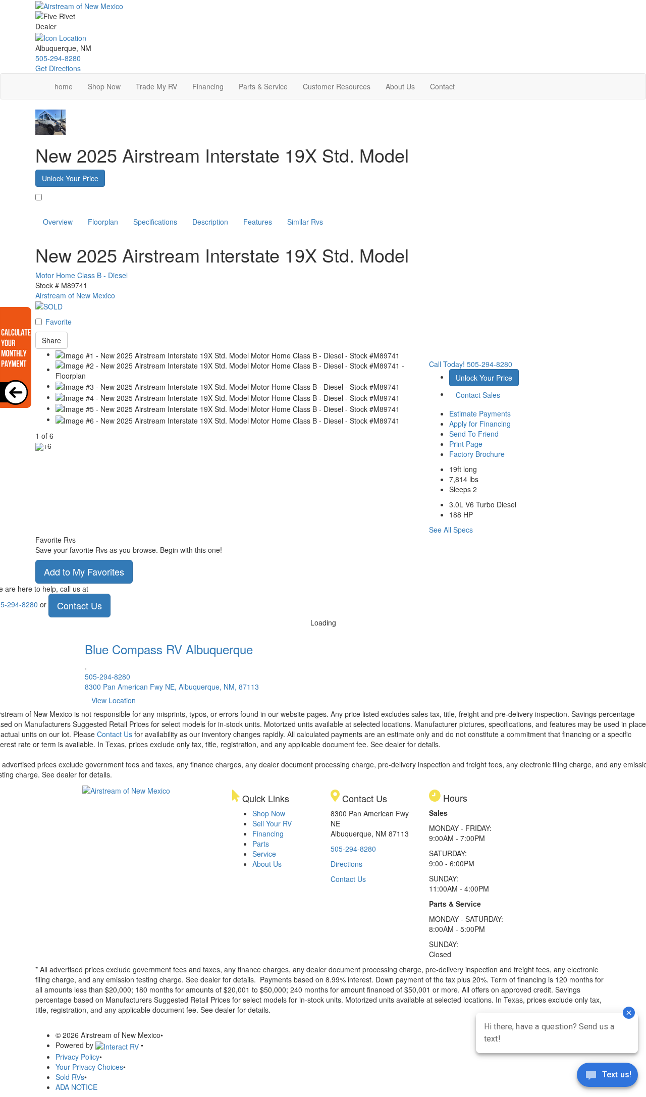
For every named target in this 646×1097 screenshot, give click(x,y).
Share (51, 340)
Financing (208, 86)
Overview (58, 222)
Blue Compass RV (169, 649)
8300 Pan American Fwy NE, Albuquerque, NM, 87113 (172, 687)
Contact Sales (478, 395)
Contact (442, 86)
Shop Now (104, 86)
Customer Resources (336, 86)
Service (264, 854)
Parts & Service (263, 86)
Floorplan (103, 222)
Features (257, 222)
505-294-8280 (58, 58)
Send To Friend (474, 434)
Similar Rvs (305, 222)
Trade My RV (156, 86)
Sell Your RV (272, 823)
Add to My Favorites (84, 571)
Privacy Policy (77, 1057)
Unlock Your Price (70, 178)
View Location (113, 700)
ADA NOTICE (76, 1087)
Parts (260, 844)
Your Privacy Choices (89, 1067)
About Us (400, 86)
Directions (346, 864)
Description (210, 222)
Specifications (155, 222)
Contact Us (79, 605)
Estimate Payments (480, 413)
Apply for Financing (480, 424)
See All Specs (451, 530)
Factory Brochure (477, 454)
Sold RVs (70, 1077)
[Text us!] (607, 1077)
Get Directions (58, 68)
